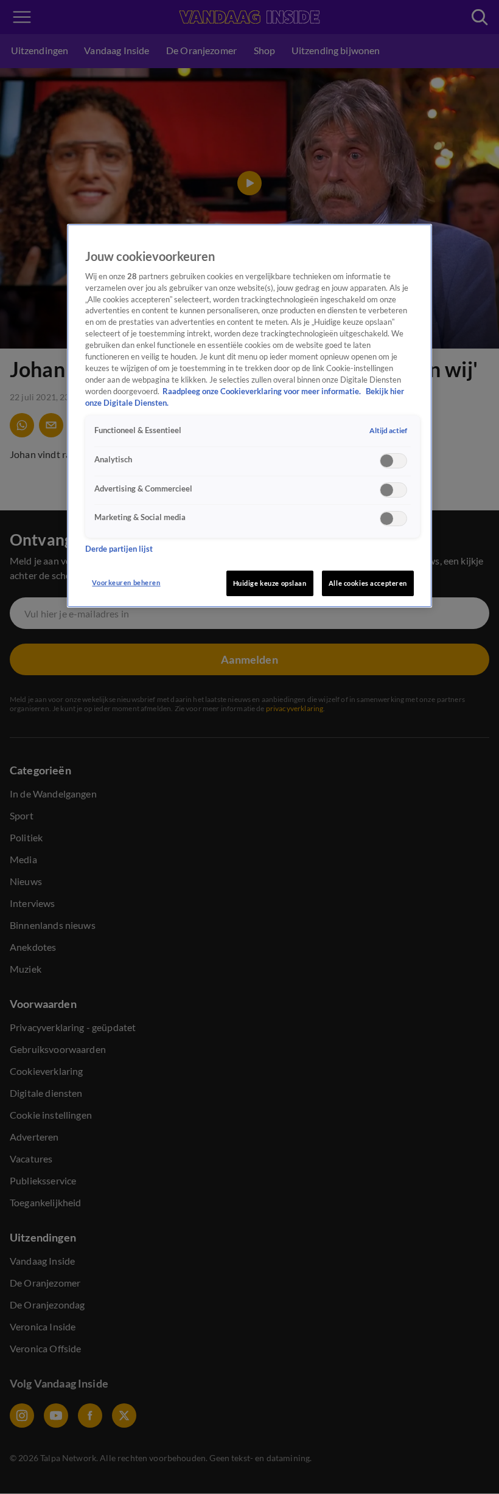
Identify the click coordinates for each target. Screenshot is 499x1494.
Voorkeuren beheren (126, 582)
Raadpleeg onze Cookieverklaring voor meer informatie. (262, 391)
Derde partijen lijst (119, 549)
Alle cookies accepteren (368, 583)
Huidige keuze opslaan (270, 583)
